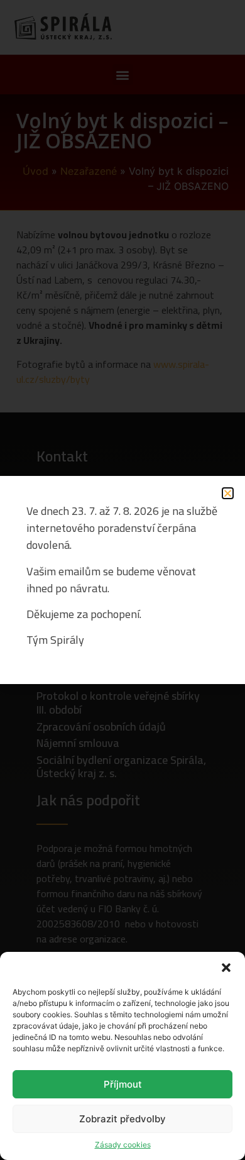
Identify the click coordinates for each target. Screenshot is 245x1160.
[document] (122, 580)
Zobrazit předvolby (122, 1119)
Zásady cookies (123, 1144)
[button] (226, 967)
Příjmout (123, 1084)
